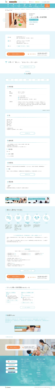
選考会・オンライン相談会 (26, 374)
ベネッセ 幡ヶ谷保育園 (42, 9)
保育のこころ (24, 364)
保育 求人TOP (11, 9)
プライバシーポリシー (37, 380)
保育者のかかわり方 (25, 366)
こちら (15, 253)
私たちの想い (24, 362)
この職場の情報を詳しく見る (27, 66)
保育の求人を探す (17, 9)
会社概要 (31, 380)
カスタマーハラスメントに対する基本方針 (27, 381)
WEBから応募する (15, 54)
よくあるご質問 (24, 376)
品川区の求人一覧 (30, 320)
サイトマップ (27, 380)
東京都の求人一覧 (28, 9)
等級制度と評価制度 (40, 362)
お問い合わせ (23, 380)
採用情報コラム (40, 374)
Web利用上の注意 (43, 380)
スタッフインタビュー (25, 367)
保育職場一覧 (23, 9)
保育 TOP (6, 9)
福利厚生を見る (27, 174)
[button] (4, 20)
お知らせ (39, 376)
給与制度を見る (27, 133)
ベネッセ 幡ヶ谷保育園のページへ (27, 307)
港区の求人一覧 (23, 320)
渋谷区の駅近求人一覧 (8, 320)
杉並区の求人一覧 (45, 320)
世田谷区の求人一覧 (38, 320)
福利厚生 (39, 370)
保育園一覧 (23, 371)
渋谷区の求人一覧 (35, 9)
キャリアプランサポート (41, 364)
